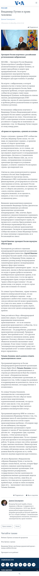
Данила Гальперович (8, 19)
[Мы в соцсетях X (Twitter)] (7, 564)
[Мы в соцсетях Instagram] (16, 564)
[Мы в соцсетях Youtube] (12, 564)
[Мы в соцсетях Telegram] (33, 564)
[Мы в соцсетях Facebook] (3, 564)
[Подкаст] (25, 564)
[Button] (33, 27)
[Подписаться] (29, 564)
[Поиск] (19, 573)
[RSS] (20, 564)
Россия (4, 8)
